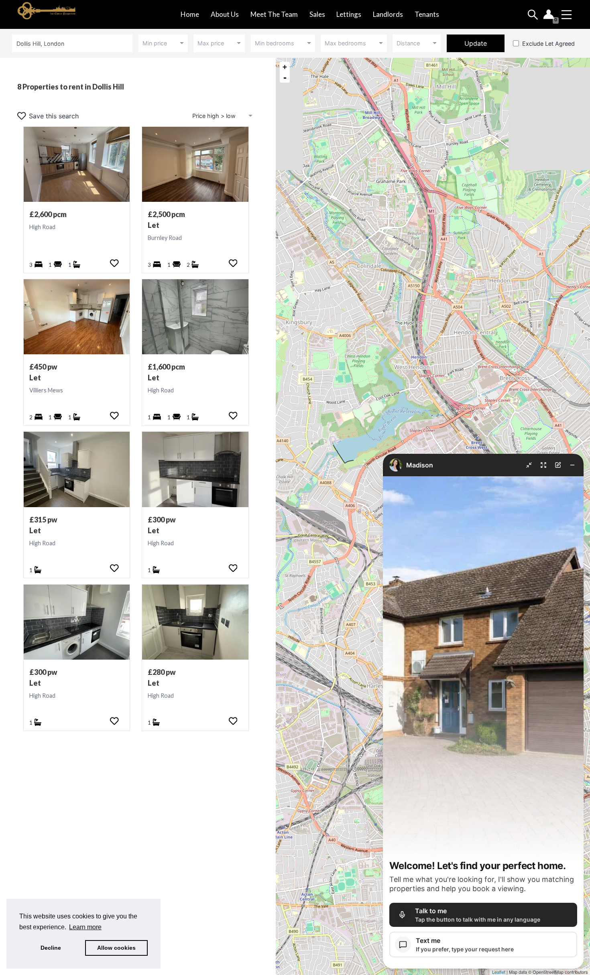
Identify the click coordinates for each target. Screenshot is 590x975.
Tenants (427, 14)
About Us (225, 14)
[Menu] (566, 14)
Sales (317, 14)
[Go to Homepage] (57, 14)
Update (475, 43)
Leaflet (498, 972)
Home (190, 14)
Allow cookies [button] (116, 948)
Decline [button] (51, 948)
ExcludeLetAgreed (548, 43)
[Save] (114, 263)
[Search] (533, 14)
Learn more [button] (85, 927)
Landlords (388, 14)
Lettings (348, 14)
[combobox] (73, 43)
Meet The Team (274, 14)
